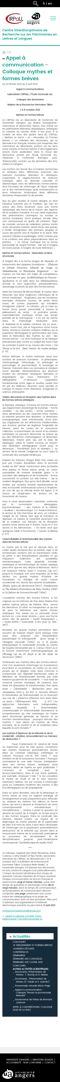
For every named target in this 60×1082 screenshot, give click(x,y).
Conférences (20, 952)
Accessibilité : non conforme (23, 1062)
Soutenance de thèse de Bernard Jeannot (33, 1001)
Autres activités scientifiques (30, 969)
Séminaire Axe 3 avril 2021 (28, 962)
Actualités (21, 936)
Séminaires (19, 955)
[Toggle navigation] (53, 18)
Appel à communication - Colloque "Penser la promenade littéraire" (33, 992)
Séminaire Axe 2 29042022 (27, 958)
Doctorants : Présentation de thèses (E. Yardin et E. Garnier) (32, 980)
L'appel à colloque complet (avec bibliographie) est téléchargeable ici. (22, 917)
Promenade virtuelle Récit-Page (32, 985)
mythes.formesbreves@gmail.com (21, 911)
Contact (50, 1062)
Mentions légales (43, 1059)
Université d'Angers (17, 1059)
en (50, 3)
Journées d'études (23, 948)
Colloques (19, 942)
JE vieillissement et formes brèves (32, 945)
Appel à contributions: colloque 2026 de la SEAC (32, 1009)
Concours (19, 965)
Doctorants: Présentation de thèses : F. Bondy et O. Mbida (31, 973)
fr (44, 3)
